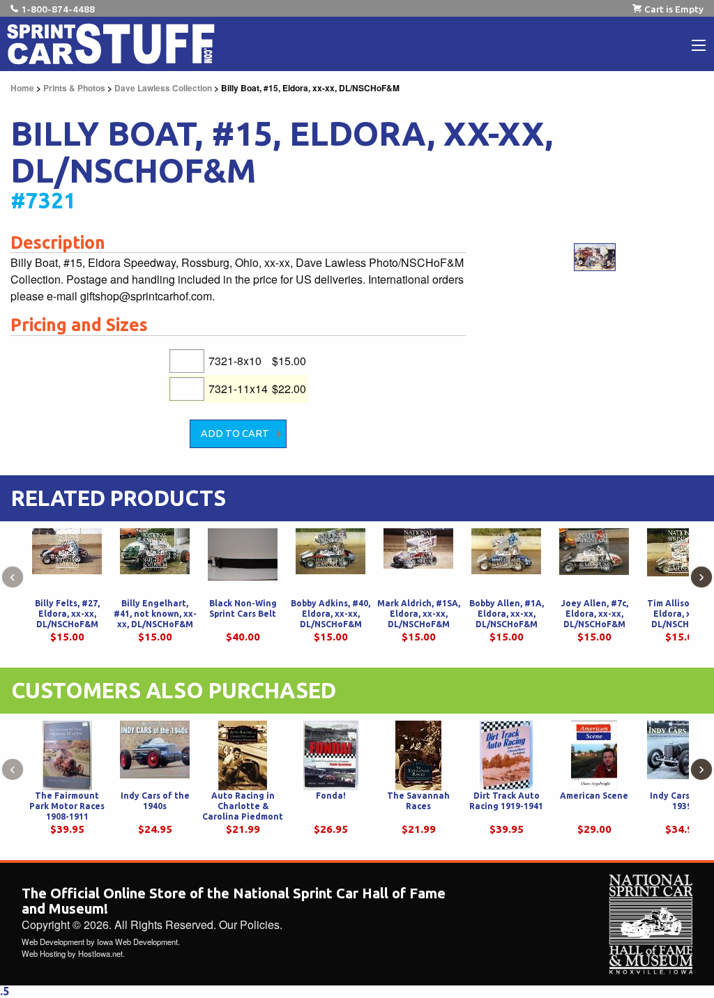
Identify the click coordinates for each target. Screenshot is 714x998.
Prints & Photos (74, 88)
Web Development (53, 941)
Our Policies (249, 924)
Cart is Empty (674, 9)
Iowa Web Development (137, 941)
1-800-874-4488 (58, 9)
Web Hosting (44, 953)
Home (22, 88)
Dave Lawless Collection (163, 88)
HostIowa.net (100, 953)
